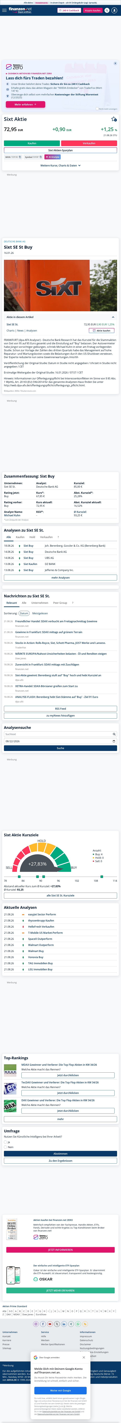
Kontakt (7, 1336)
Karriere (7, 1340)
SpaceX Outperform (40, 939)
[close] (83, 1357)
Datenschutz (86, 1340)
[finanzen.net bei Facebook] (43, 1324)
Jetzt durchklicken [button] (68, 1075)
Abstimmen (60, 1153)
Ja (9, 1142)
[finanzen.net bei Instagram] (36, 1324)
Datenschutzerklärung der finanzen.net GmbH (61, 1411)
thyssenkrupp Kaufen (41, 920)
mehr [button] (60, 1119)
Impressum (86, 1336)
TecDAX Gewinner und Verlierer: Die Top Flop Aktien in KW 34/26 (60, 1082)
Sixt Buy (28, 545)
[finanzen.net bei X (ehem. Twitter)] (57, 1324)
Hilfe (43, 1336)
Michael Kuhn (12, 515)
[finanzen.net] (20, 8)
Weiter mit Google (60, 1390)
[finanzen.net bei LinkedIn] (64, 1324)
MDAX (16, 1314)
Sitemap (7, 1348)
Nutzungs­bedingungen (92, 1348)
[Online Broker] (22, 11)
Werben (45, 1340)
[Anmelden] (114, 10)
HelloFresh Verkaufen (41, 926)
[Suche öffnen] (106, 10)
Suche (60, 748)
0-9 (10, 1311)
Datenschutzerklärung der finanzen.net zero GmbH (58, 1414)
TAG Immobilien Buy (40, 963)
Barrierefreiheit (88, 1356)
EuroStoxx (41, 1314)
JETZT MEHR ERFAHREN (60, 1290)
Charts (10, 330)
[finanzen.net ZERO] (60, 67)
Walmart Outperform (41, 945)
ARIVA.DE (12, 1379)
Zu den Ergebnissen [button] (60, 1160)
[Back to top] (112, 1419)
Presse (6, 1344)
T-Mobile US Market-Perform (45, 932)
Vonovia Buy (35, 957)
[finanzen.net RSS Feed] (85, 1324)
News (20, 330)
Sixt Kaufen (30, 564)
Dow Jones (27, 1314)
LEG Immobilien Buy (40, 969)
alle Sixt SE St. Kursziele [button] (60, 895)
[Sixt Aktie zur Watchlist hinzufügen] (114, 119)
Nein (10, 1147)
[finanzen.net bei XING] (71, 1324)
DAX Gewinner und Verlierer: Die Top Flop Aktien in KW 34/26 (58, 1100)
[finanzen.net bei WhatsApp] (78, 1324)
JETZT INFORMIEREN (60, 1250)
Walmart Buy (36, 951)
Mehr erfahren (24, 104)
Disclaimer (85, 1344)
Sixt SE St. (12, 324)
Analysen (31, 330)
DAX (8, 1314)
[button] (69, 10)
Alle (4, 1311)
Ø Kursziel (80, 512)
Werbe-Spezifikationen (53, 1344)
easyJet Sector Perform (42, 914)
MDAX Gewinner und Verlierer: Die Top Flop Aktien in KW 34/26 (59, 1064)
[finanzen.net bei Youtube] (50, 1324)
